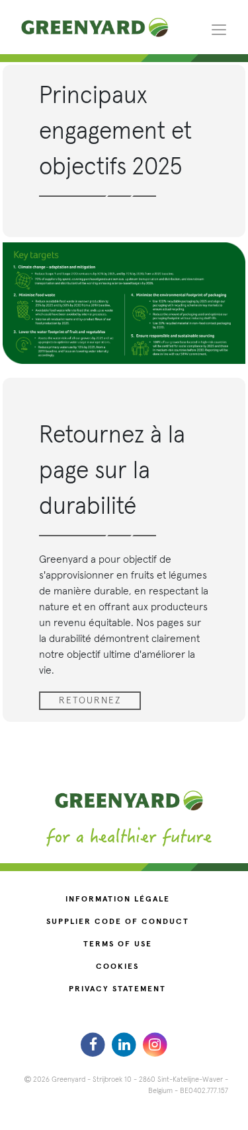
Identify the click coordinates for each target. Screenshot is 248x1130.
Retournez (90, 700)
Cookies (117, 967)
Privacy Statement (117, 989)
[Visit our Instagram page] (155, 1044)
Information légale (117, 899)
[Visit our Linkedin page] (125, 1044)
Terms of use (117, 944)
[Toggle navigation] (219, 29)
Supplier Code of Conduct (117, 922)
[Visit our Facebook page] (94, 1044)
